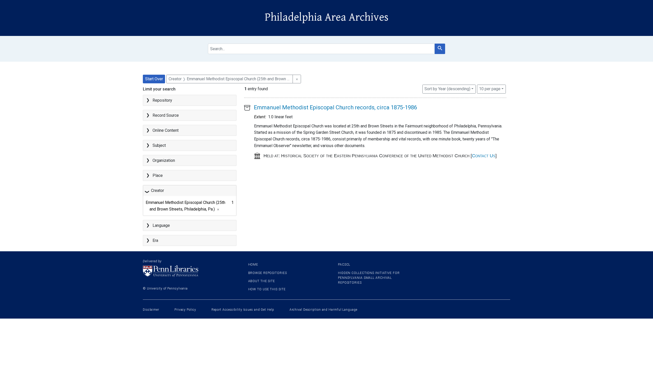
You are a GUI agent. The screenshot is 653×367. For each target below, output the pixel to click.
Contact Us (483, 155)
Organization (164, 160)
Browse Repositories (267, 273)
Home (253, 264)
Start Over (154, 78)
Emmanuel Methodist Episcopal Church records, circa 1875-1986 (335, 107)
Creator (157, 190)
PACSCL (344, 264)
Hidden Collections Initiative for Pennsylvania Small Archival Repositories (369, 277)
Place (158, 175)
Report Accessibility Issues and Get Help (242, 309)
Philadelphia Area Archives (326, 17)
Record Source (166, 115)
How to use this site (267, 289)
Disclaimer (151, 309)
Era (155, 240)
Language (161, 225)
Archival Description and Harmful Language (323, 309)
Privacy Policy (185, 309)
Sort (447, 88)
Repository (162, 100)
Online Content (166, 130)
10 (489, 88)
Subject (159, 145)
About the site (261, 281)
